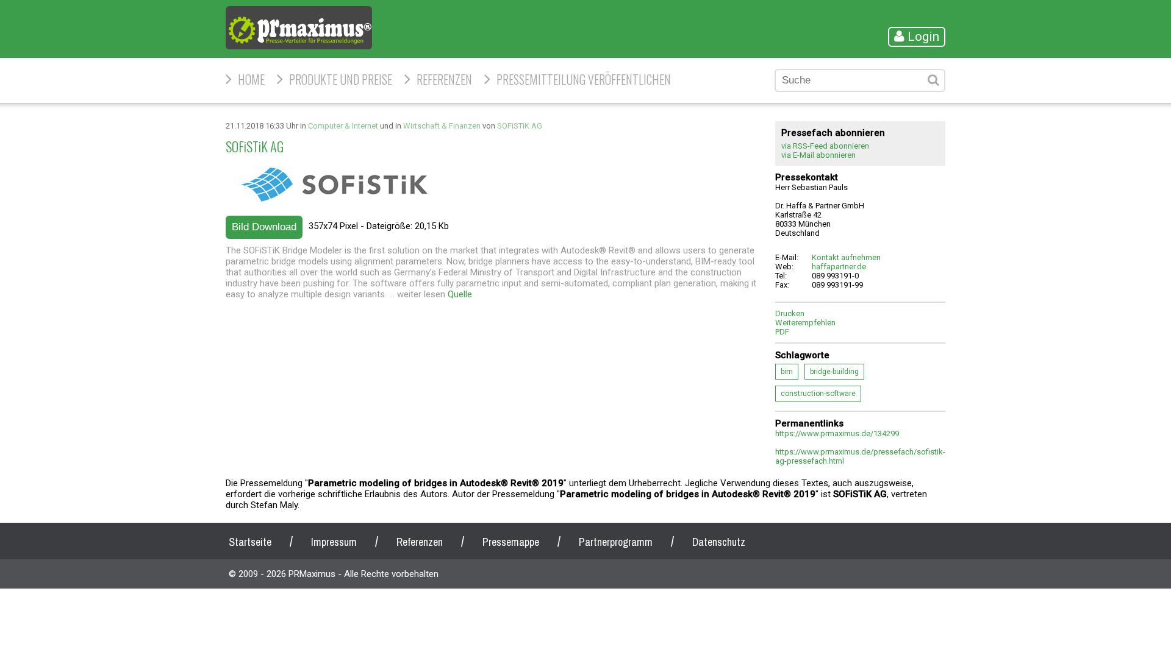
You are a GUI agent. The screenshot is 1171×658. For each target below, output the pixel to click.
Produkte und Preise (340, 79)
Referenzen (444, 79)
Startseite (250, 542)
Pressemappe (510, 542)
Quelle (460, 294)
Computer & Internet (343, 125)
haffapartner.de (839, 266)
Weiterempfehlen (805, 322)
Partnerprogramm (616, 542)
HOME (251, 79)
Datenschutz (718, 542)
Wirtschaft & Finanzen (442, 125)
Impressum (334, 542)
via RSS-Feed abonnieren (825, 145)
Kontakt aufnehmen (846, 257)
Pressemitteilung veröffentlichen (583, 79)
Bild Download (264, 227)
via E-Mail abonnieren (818, 155)
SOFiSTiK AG (519, 125)
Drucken (789, 313)
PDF (782, 331)
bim (787, 371)
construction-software (818, 393)
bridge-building (834, 371)
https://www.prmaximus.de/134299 (837, 433)
